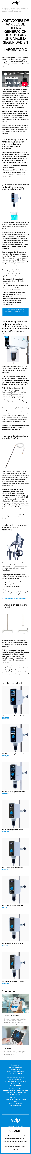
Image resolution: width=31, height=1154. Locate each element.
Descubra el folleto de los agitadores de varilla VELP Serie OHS (15, 312)
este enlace (15, 1141)
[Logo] (15, 2)
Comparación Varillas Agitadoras (15, 598)
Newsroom (18, 8)
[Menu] (28, 3)
